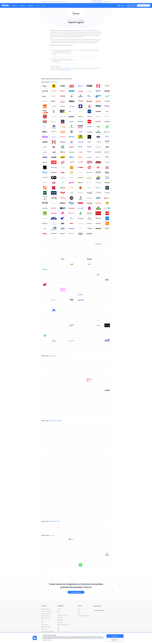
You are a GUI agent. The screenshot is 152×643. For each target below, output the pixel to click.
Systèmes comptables (56, 420)
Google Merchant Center (62, 615)
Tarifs (38, 5)
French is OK (107, 1)
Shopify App (59, 618)
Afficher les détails (46, 640)
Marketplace (54, 82)
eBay (58, 611)
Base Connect (44, 629)
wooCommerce (60, 620)
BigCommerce (60, 622)
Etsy (58, 613)
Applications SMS (55, 521)
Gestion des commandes (46, 611)
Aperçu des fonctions (45, 609)
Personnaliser (114, 639)
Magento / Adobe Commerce (63, 624)
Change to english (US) (97, 1)
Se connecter (132, 5)
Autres (52, 535)
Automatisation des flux (46, 627)
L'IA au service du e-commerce (47, 631)
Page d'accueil (69, 20)
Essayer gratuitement (142, 5)
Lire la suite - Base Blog (99, 610)
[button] (121, 5)
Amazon (59, 609)
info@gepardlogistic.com (66, 69)
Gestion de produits (45, 615)
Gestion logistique (44, 624)
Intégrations (31, 5)
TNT (58, 631)
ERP (42, 622)
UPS (58, 627)
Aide (79, 611)
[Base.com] (5, 5)
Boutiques (53, 355)
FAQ (79, 613)
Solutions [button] (22, 5)
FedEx (58, 629)
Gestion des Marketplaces (46, 613)
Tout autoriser (115, 635)
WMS (42, 620)
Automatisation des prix (46, 618)
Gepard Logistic (68, 68)
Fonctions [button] (14, 5)
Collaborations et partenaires (83, 615)
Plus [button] (43, 5)
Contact (79, 609)
